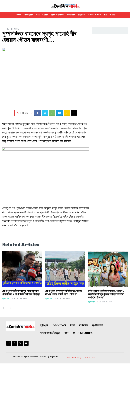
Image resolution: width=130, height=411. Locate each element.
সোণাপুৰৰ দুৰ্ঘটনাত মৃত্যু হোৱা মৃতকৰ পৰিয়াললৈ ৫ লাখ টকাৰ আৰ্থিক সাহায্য (21, 292)
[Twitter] (45, 113)
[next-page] (9, 308)
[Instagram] (14, 343)
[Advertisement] (65, 387)
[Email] (74, 113)
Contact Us (89, 357)
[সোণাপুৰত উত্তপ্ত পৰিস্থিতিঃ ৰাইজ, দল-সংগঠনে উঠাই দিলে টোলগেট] (65, 269)
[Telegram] (59, 113)
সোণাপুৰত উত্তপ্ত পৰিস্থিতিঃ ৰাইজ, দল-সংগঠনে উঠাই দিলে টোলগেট (64, 292)
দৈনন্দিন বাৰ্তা (5, 299)
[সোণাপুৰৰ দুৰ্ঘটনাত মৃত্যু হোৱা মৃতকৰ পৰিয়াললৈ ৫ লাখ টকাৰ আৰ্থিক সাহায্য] (22, 269)
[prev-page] (4, 308)
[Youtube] (26, 343)
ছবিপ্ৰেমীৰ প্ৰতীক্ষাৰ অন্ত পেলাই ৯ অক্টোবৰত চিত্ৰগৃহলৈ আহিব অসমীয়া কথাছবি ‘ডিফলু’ (106, 294)
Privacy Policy (74, 357)
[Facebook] (37, 113)
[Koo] (67, 113)
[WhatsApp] (52, 113)
